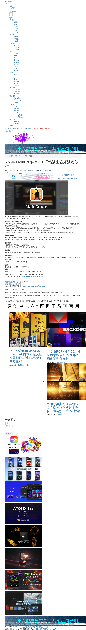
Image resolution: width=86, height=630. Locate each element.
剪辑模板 (12, 96)
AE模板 (16, 24)
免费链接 (11, 282)
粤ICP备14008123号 (49, 629)
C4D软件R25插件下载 (12, 129)
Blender (16, 64)
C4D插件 (17, 49)
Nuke (15, 79)
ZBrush (16, 66)
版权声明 (32, 627)
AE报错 (16, 30)
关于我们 (26, 627)
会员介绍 (45, 627)
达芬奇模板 (17, 100)
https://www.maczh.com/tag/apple (34, 286)
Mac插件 (16, 94)
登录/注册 (12, 11)
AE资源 (11, 20)
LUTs (15, 106)
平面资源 (17, 113)
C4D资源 (12, 43)
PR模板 (16, 41)
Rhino (16, 68)
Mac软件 (16, 123)
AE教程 (16, 22)
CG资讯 (16, 75)
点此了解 (71, 301)
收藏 (6, 172)
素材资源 (12, 104)
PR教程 (16, 39)
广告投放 (39, 627)
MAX (15, 56)
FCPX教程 (17, 92)
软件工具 (12, 119)
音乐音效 (17, 111)
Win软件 (16, 121)
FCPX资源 (12, 87)
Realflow (16, 62)
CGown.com (19, 627)
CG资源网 (8, 1)
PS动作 (20, 117)
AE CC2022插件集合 (26, 129)
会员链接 (11, 284)
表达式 (16, 32)
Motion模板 (17, 98)
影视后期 (48, 170)
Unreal (16, 70)
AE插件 (16, 26)
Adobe (16, 77)
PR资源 (11, 35)
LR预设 (20, 115)
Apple (42, 170)
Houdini (16, 60)
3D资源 (11, 51)
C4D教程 (17, 45)
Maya (15, 58)
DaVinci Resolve (19, 81)
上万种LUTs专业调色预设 (42, 129)
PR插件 (16, 37)
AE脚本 (16, 28)
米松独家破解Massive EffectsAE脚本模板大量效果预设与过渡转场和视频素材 (25, 355)
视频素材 (17, 108)
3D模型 (16, 54)
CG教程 (16, 83)
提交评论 (9, 433)
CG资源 (12, 73)
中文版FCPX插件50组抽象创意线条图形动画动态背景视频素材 (64, 355)
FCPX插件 (17, 89)
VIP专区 (12, 125)
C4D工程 (17, 47)
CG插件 (16, 85)
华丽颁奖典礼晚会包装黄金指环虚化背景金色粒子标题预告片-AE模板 (63, 407)
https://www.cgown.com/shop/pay (32, 276)
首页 (10, 6)
